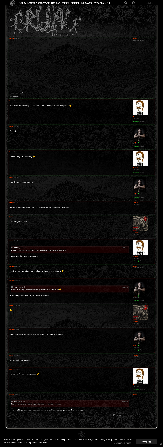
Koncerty (118, 415)
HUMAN (16, 248)
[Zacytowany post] (25, 248)
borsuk (16, 287)
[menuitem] (153, 424)
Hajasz (16, 401)
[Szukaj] (125, 2)
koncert (15, 96)
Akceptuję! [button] (146, 441)
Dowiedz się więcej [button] (123, 443)
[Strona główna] (12, 3)
